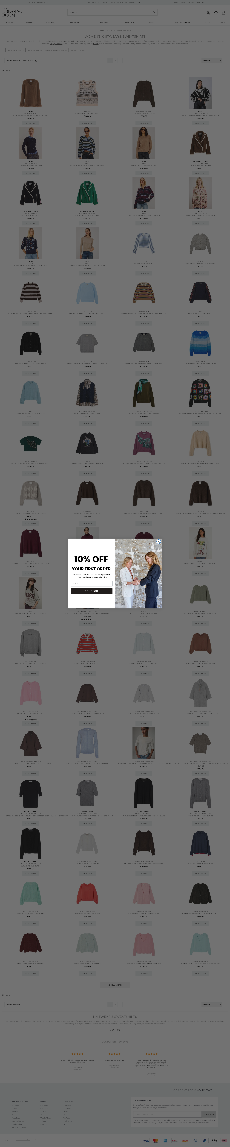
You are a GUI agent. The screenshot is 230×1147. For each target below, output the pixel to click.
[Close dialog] (159, 542)
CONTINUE (91, 591)
